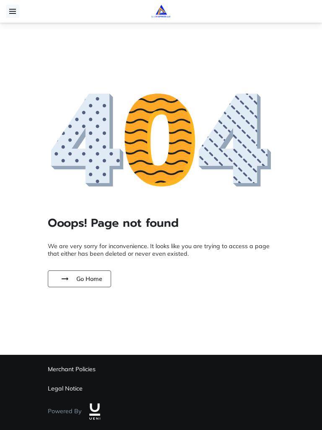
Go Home (89, 279)
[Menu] (12, 11)
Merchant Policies (72, 369)
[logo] (94, 411)
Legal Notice (65, 388)
